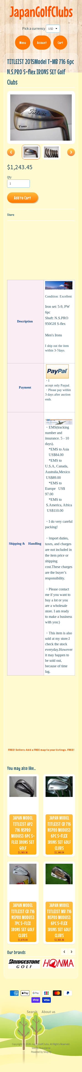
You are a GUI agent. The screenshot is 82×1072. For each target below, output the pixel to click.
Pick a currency (33, 28)
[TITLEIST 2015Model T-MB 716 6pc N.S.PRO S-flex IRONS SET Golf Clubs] (31, 152)
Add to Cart (22, 197)
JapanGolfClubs (41, 11)
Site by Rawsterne (41, 1048)
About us (48, 1011)
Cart (60, 42)
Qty (9, 177)
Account (41, 42)
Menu (22, 42)
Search (32, 1011)
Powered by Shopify (41, 1051)
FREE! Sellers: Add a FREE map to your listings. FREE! (41, 749)
